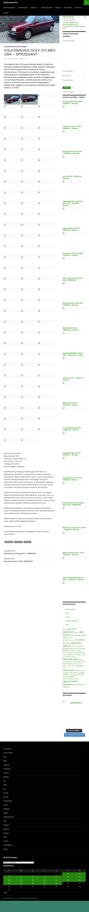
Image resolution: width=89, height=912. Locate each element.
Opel (5, 821)
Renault (6, 833)
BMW (5, 761)
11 (21, 880)
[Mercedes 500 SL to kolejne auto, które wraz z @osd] (82, 720)
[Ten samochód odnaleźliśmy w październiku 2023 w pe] (82, 710)
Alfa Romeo (7, 749)
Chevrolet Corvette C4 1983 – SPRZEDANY (18, 560)
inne (67, 624)
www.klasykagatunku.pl (70, 22)
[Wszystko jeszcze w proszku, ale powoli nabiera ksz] (66, 715)
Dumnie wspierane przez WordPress (27, 898)
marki (67, 617)
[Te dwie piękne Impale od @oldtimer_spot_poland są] (74, 710)
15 (68, 880)
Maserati (6, 809)
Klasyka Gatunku (20, 46)
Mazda (5, 813)
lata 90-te (18, 541)
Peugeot (6, 825)
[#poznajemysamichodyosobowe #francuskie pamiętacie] (66, 725)
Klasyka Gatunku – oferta (74, 97)
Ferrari (6, 777)
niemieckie (9, 541)
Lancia (5, 805)
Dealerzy (33, 7)
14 (56, 880)
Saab (5, 837)
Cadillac (6, 765)
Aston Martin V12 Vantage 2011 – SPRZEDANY (20, 552)
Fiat (4, 781)
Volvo (5, 849)
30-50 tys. (27, 541)
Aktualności (67, 7)
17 (9, 883)
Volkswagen (8, 46)
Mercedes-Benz (8, 817)
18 (21, 883)
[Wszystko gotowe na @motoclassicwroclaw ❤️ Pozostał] (82, 715)
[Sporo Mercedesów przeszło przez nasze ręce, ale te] (74, 715)
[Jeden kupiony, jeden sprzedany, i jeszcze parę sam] (74, 725)
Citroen (6, 773)
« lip (5, 893)
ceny (67, 613)
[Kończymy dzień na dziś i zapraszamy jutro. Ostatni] (66, 710)
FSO (4, 789)
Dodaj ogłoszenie (9, 7)
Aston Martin (8, 753)
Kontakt (6, 13)
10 (9, 880)
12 (33, 880)
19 (33, 883)
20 (44, 883)
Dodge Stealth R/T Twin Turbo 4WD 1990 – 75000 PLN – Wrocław (73, 203)
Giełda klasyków (10, 3)
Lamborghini (7, 801)
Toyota (5, 841)
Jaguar (5, 797)
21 (56, 883)
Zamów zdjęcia (23, 7)
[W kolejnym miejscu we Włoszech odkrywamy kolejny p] (82, 725)
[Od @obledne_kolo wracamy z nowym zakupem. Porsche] (66, 720)
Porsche (6, 829)
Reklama (58, 7)
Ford (5, 785)
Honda (5, 793)
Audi (4, 757)
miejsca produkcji (71, 621)
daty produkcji (70, 609)
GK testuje (78, 7)
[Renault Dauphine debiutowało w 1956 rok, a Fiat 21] (74, 720)
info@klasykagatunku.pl (70, 24)
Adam (23, 58)
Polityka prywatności (9, 898)
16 (80, 880)
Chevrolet (7, 769)
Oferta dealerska (46, 7)
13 (44, 880)
